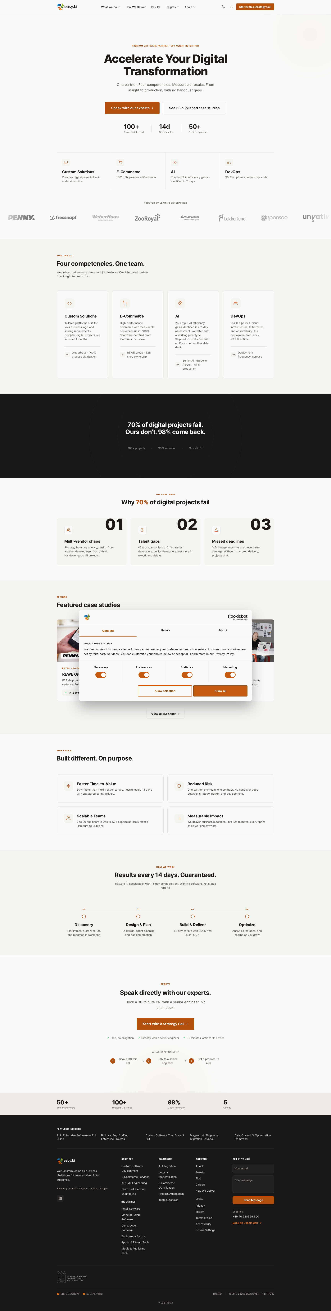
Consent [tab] (108, 630)
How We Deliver (136, 7)
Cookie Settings (205, 1230)
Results (155, 7)
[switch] (143, 675)
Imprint (200, 1211)
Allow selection (165, 690)
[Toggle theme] (223, 6)
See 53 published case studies (194, 108)
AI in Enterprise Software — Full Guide (76, 1137)
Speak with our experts (130, 108)
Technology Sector (133, 1236)
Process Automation (171, 1193)
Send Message (253, 1200)
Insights (171, 7)
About (188, 7)
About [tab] (223, 630)
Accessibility (203, 1224)
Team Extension (168, 1199)
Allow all (220, 690)
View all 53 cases (163, 714)
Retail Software (130, 1208)
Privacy (200, 1205)
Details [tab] (165, 630)
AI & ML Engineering (134, 1183)
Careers (200, 1184)
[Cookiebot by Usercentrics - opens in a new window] (230, 617)
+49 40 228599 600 (246, 1216)
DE (231, 6)
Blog (198, 1178)
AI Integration (167, 1166)
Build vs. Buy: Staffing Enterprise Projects (115, 1137)
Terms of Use (204, 1217)
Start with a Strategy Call (255, 6)
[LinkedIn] (60, 1198)
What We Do (109, 7)
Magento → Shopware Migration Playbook (204, 1137)
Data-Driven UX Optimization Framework (252, 1137)
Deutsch (217, 1293)
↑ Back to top (165, 1302)
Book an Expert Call (245, 1222)
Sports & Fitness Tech (135, 1242)
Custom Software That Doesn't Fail (165, 1137)
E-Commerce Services (135, 1176)
